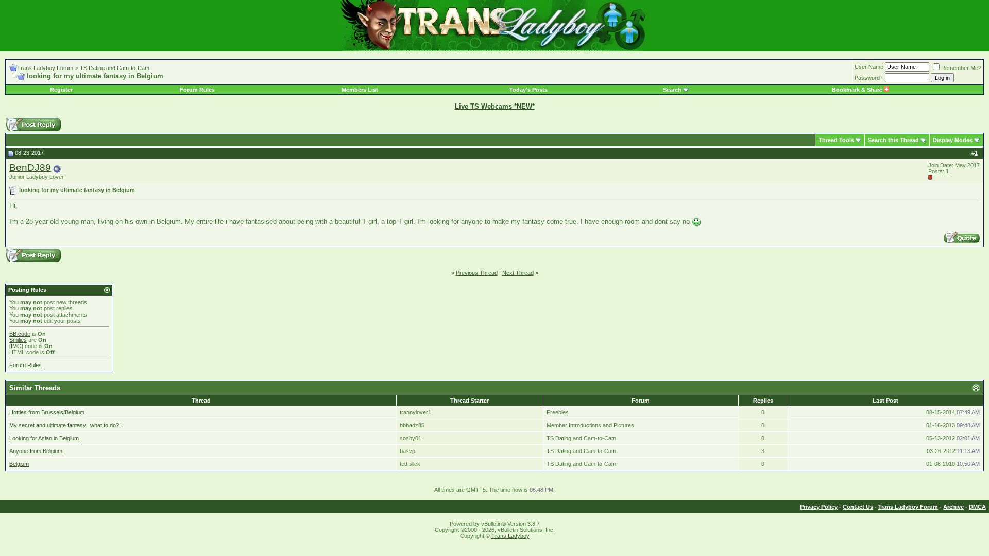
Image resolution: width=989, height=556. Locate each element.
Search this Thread (893, 140)
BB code (19, 334)
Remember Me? (961, 68)
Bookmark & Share (858, 89)
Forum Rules (197, 89)
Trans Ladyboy (510, 536)
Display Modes (953, 140)
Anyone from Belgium (35, 451)
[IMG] (16, 346)
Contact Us (858, 506)
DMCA (977, 506)
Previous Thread (477, 273)
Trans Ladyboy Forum (45, 68)
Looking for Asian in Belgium (44, 438)
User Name (869, 67)
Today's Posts (528, 89)
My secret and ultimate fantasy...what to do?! (65, 425)
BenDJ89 (30, 167)
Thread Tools (836, 140)
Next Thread (518, 273)
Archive (953, 506)
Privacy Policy (819, 506)
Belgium (19, 464)
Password (867, 78)
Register (61, 89)
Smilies (18, 340)
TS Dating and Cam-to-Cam (114, 68)
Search (672, 89)
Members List (360, 89)
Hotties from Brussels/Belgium (46, 412)
